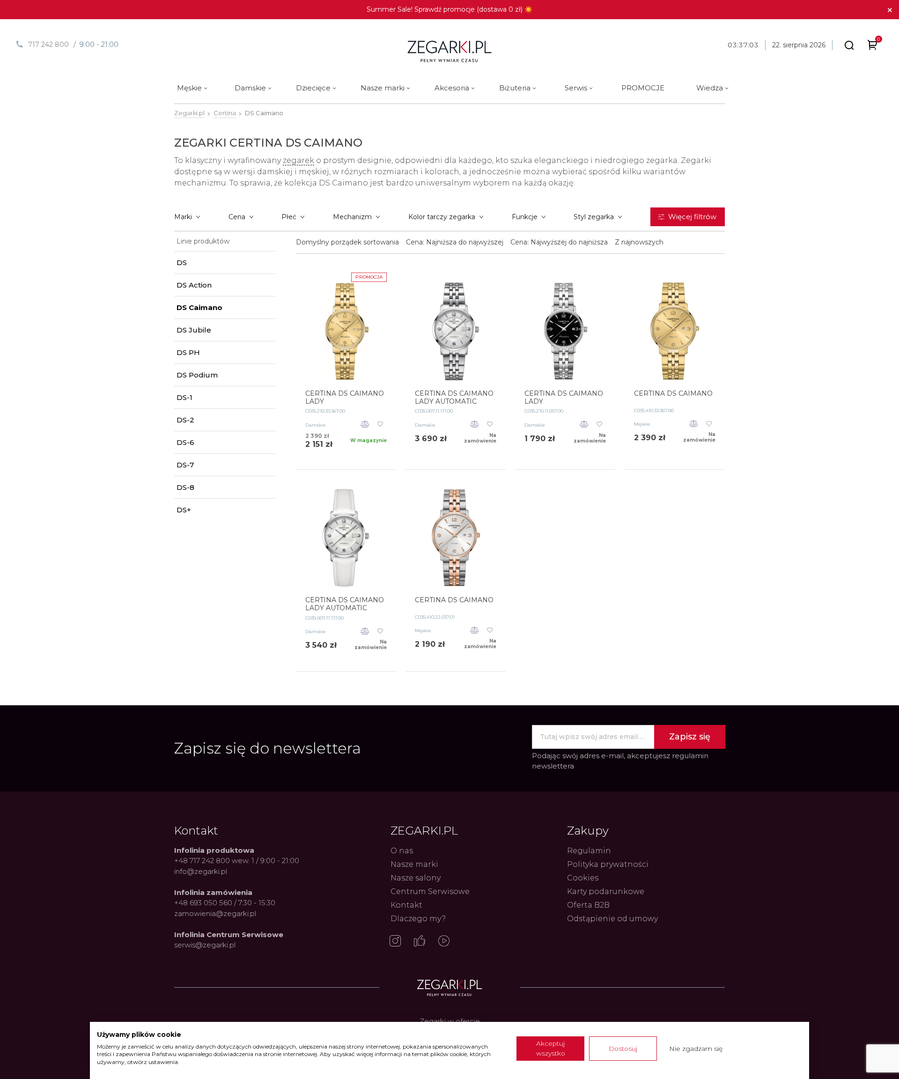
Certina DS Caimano (673, 394)
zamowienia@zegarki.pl (215, 913)
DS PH (188, 352)
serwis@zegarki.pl (205, 944)
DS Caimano (199, 307)
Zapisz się (689, 737)
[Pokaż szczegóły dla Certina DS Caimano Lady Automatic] (455, 331)
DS (182, 262)
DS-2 (185, 419)
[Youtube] (443, 941)
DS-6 (185, 442)
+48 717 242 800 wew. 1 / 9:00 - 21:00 (236, 860)
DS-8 (185, 487)
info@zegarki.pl (200, 871)
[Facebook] (419, 941)
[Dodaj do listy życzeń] (380, 425)
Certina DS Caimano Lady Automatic (454, 398)
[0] (872, 46)
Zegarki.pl (189, 113)
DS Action (194, 285)
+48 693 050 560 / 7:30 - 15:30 (224, 902)
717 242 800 (48, 44)
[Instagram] (395, 941)
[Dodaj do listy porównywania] (365, 425)
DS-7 (185, 464)
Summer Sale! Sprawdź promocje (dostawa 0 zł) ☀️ (449, 9)
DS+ (184, 509)
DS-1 (184, 397)
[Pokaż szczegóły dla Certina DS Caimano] (674, 331)
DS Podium (197, 374)
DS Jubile (194, 329)
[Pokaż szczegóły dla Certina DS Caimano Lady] (346, 331)
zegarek (298, 160)
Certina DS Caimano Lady (344, 398)
